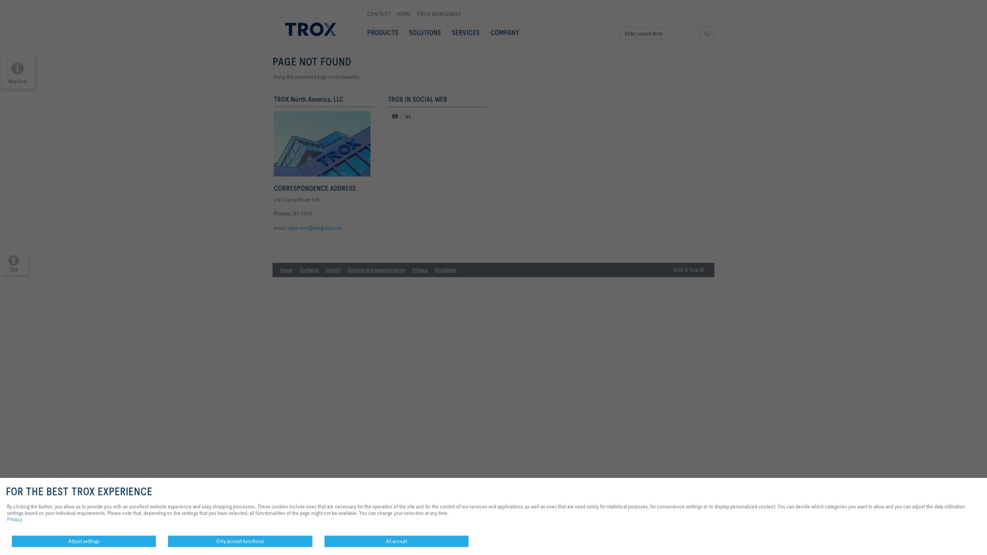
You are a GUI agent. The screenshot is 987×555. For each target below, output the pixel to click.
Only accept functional (240, 541)
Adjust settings (83, 541)
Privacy (14, 519)
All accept (396, 541)
